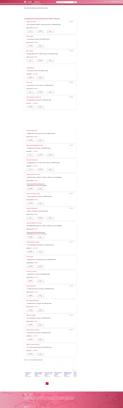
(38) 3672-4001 (29, 42)
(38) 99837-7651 (29, 248)
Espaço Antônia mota (31, 130)
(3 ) (71, 193)
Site (30, 31)
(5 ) (71, 21)
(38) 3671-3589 (29, 180)
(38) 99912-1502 (29, 350)
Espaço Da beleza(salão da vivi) (34, 145)
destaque (114, 1)
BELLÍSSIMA (29, 51)
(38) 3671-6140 (29, 57)
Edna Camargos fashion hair (33, 97)
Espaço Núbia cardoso (32, 160)
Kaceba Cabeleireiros (31, 208)
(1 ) (71, 285)
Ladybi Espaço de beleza (32, 242)
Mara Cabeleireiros (31, 286)
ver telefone (35, 27)
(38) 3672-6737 (29, 88)
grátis (118, 1)
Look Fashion (29, 256)
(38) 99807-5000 (29, 166)
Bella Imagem (29, 36)
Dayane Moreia (30, 68)
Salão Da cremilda (31, 315)
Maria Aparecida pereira (32, 300)
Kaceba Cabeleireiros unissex (34, 223)
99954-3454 (28, 151)
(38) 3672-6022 (29, 277)
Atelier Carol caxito (31, 21)
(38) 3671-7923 (29, 292)
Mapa (50, 31)
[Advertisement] (51, 13)
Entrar (106, 1)
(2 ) (71, 208)
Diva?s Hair (29, 82)
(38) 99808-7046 (29, 74)
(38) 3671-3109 (29, 214)
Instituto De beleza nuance (33, 174)
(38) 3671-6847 (29, 321)
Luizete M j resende (31, 271)
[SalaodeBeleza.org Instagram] (25, 401)
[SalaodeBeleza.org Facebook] (24, 401)
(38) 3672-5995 (29, 262)
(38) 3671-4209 (29, 306)
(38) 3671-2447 (29, 27)
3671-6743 (28, 103)
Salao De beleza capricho (33, 330)
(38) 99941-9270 (29, 336)
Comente (40, 31)
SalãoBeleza (34, 2)
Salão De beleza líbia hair (33, 344)
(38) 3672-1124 (29, 136)
